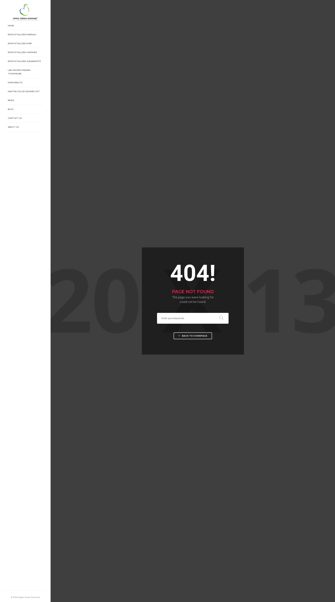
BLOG (11, 109)
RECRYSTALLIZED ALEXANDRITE (24, 61)
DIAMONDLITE (15, 82)
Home (11, 25)
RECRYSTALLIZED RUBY (20, 43)
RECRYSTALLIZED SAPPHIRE (22, 52)
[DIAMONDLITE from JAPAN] (25, 12)
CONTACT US (15, 118)
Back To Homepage (194, 336)
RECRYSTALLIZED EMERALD (22, 34)
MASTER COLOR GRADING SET (24, 91)
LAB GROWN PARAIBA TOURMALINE (19, 72)
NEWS (11, 100)
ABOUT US (13, 127)
